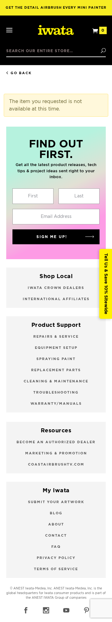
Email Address (56, 216)
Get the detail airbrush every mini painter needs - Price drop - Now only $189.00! (56, 11)
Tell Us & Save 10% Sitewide (106, 283)
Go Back (21, 73)
